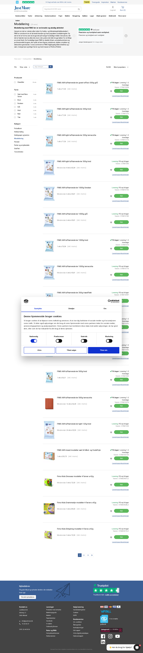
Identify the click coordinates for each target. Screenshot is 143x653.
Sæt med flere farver (23, 95)
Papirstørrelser (50, 618)
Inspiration (105, 2)
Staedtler (21, 82)
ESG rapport (76, 630)
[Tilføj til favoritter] (111, 91)
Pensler (17, 142)
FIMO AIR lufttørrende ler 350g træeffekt (74, 292)
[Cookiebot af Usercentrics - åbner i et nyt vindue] (109, 301)
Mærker (113, 2)
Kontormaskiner (50, 16)
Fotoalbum (18, 128)
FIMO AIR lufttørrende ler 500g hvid (72, 371)
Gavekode (49, 621)
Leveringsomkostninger (120, 96)
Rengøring (76, 16)
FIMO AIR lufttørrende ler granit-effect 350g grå (77, 83)
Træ (19, 117)
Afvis (39, 350)
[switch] (59, 341)
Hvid (19, 110)
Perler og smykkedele (21, 145)
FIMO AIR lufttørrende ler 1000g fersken (74, 188)
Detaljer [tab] (71, 309)
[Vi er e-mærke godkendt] (17, 2)
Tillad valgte (71, 350)
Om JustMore (77, 622)
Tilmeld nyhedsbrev (28, 597)
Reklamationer (50, 636)
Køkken (84, 16)
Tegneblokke (18, 152)
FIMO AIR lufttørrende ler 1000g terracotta (75, 266)
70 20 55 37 (25, 624)
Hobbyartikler (27, 59)
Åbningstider (77, 625)
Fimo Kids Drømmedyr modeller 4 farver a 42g (76, 502)
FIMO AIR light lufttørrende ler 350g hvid (74, 161)
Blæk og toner (101, 16)
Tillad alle (103, 350)
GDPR (75, 615)
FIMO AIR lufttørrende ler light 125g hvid (74, 424)
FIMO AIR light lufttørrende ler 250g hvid (74, 109)
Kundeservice (122, 2)
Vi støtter (49, 624)
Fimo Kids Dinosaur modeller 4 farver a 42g (75, 476)
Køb (121, 91)
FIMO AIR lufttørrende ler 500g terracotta (74, 397)
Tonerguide (96, 2)
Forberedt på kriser (52, 626)
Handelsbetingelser (79, 610)
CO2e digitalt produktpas (80, 633)
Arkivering (38, 16)
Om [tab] (105, 309)
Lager (92, 16)
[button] (79, 9)
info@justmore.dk (27, 621)
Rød (19, 114)
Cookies (75, 612)
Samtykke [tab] (38, 309)
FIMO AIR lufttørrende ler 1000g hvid (72, 240)
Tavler (30, 16)
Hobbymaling (18, 132)
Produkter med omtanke (53, 610)
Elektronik (112, 16)
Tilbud (86, 2)
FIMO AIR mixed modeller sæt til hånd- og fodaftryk (79, 450)
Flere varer (17, 59)
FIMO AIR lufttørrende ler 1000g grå (72, 214)
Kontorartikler (20, 16)
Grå (19, 107)
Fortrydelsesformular (52, 633)
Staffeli (17, 148)
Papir (60, 16)
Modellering (18, 138)
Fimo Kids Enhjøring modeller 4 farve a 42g (75, 529)
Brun (19, 100)
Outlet (17, 20)
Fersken (20, 103)
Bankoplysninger (78, 627)
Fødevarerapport (78, 636)
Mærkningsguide (51, 612)
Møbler (67, 16)
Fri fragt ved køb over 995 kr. (58, 2)
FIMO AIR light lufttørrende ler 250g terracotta (76, 135)
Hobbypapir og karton (21, 135)
